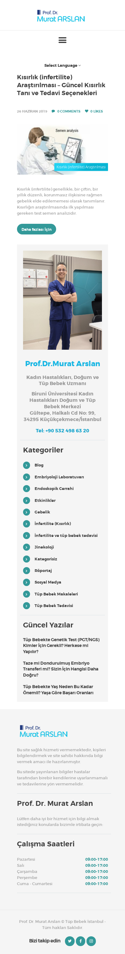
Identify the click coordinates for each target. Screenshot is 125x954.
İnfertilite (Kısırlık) (53, 523)
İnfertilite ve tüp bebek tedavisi (66, 535)
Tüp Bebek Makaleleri (56, 594)
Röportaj (43, 570)
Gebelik (42, 512)
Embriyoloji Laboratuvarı (59, 477)
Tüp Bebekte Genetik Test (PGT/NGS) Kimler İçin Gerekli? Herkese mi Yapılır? (61, 645)
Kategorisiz (46, 559)
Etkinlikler (45, 500)
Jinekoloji (44, 547)
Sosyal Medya (48, 582)
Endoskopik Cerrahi (54, 488)
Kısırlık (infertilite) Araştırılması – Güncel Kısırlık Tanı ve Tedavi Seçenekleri (61, 85)
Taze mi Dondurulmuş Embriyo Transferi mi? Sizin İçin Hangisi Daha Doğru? (60, 669)
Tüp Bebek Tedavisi (54, 605)
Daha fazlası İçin (37, 229)
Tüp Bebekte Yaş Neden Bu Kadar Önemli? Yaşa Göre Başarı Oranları (58, 689)
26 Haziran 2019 (32, 111)
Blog (39, 465)
